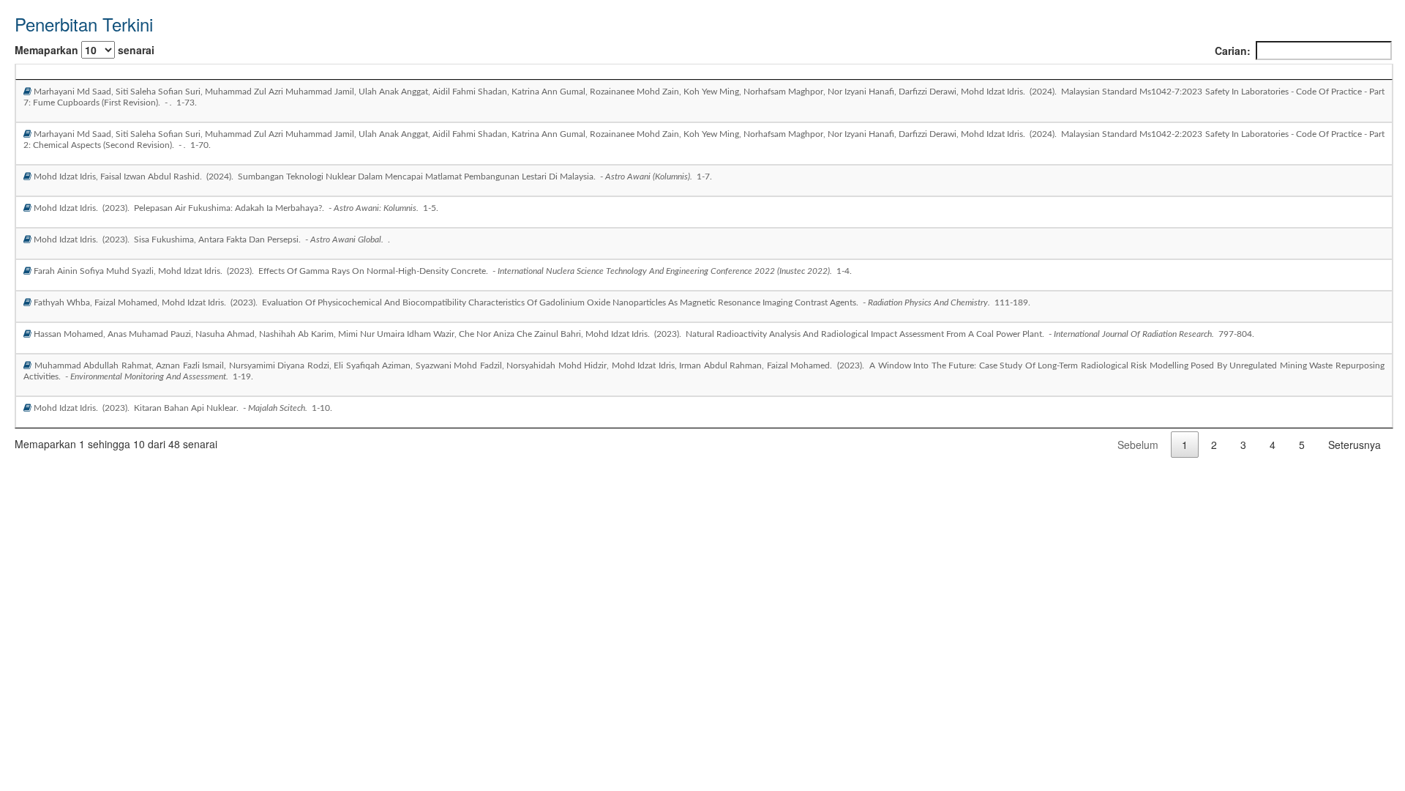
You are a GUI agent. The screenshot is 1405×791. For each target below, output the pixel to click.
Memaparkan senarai (84, 49)
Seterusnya (1354, 444)
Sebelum (1137, 444)
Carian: (1233, 50)
